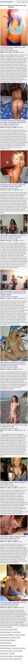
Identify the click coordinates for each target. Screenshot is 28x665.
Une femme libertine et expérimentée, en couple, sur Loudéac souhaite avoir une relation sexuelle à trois (13, 122)
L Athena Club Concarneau (15, 659)
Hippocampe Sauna (5, 637)
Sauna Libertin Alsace (5, 648)
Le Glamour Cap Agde (19, 635)
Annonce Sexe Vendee (5, 632)
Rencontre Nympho (6, 2)
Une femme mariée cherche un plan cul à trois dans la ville (13, 483)
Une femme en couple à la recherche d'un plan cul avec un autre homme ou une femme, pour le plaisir (13, 364)
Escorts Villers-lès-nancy (6, 651)
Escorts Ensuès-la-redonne (18, 648)
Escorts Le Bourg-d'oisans (6, 656)
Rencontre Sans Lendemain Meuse (8, 629)
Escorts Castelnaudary (5, 643)
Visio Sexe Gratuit (18, 651)
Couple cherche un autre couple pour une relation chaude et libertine (13, 185)
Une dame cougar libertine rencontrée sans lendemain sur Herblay (13, 603)
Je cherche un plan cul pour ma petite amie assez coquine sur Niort (13, 537)
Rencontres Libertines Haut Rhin (8, 645)
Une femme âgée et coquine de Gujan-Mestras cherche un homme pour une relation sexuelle (13, 293)
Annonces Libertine (15, 637)
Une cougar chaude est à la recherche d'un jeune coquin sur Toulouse (13, 236)
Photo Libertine (4, 653)
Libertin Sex (12, 653)
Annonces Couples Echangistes (8, 640)
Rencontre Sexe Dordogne (6, 635)
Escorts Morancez (18, 656)
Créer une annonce (22, 2)
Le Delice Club (3, 659)
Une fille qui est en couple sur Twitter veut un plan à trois (12, 48)
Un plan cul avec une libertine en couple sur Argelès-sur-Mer (13, 425)
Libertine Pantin (16, 632)
